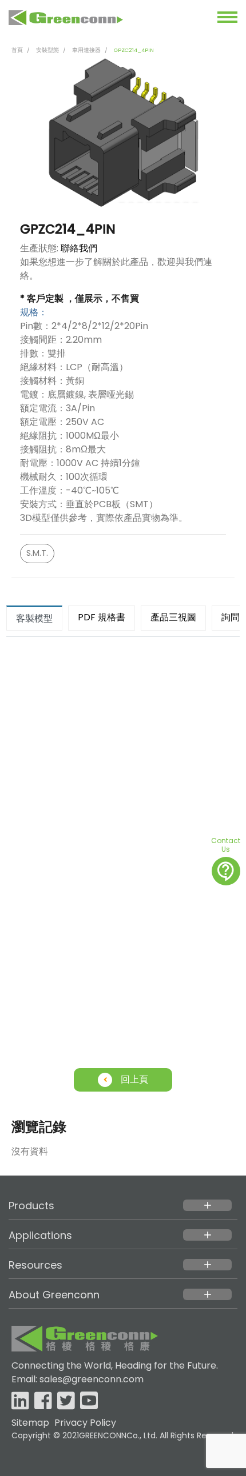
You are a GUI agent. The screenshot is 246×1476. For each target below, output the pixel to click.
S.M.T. (37, 553)
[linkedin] (20, 1401)
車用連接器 (86, 50)
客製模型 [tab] (34, 618)
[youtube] (89, 1401)
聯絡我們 (79, 248)
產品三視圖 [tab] (173, 617)
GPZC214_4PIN (134, 50)
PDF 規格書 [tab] (101, 617)
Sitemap (30, 1422)
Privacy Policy (85, 1422)
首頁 (17, 50)
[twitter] (66, 1401)
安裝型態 (47, 50)
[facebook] (43, 1401)
